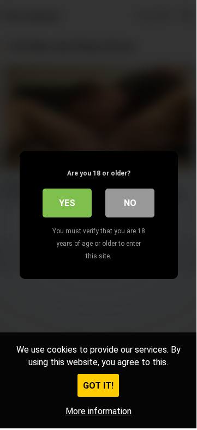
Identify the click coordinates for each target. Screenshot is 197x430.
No (130, 203)
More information (98, 411)
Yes (67, 203)
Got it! (98, 385)
